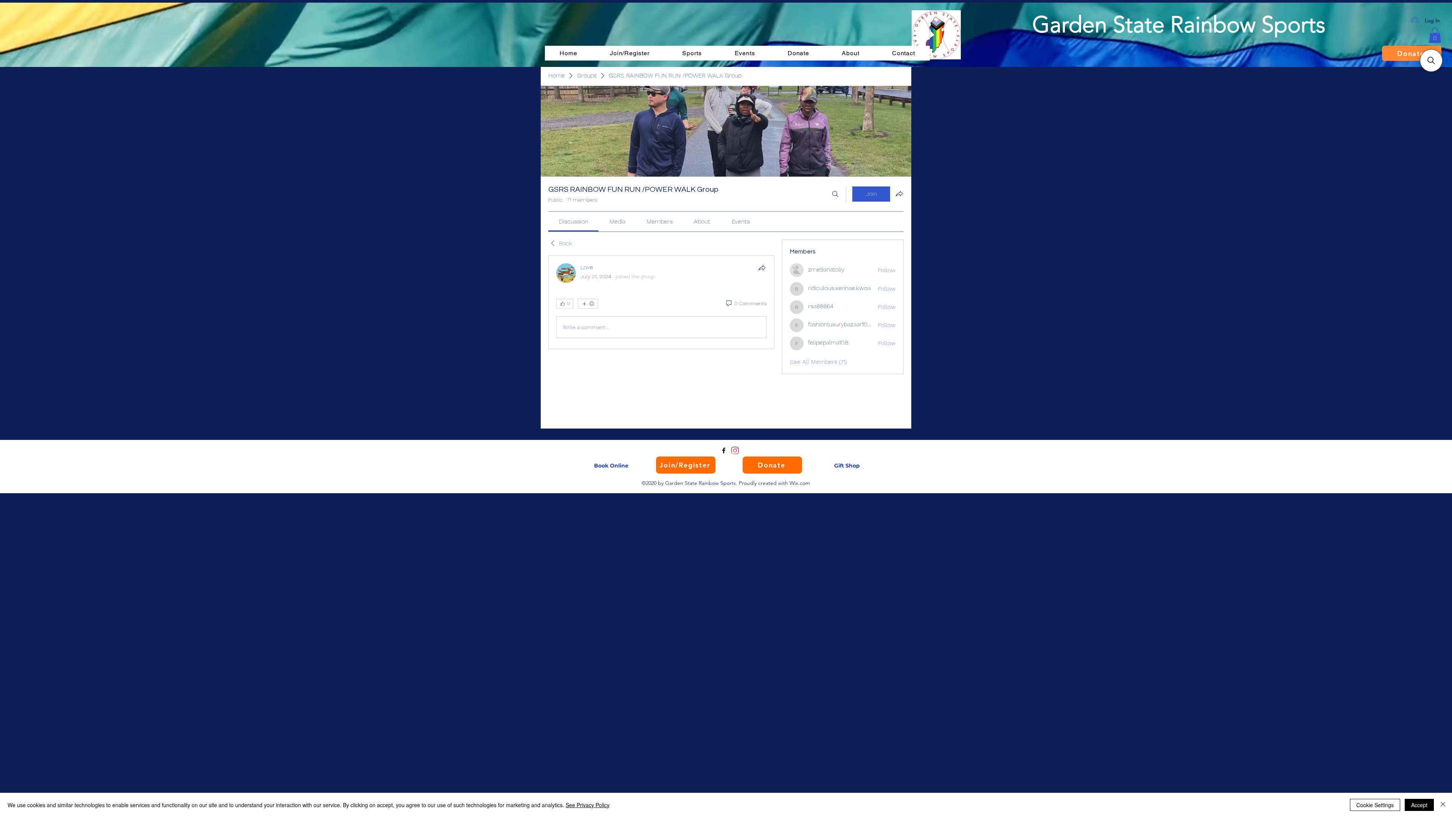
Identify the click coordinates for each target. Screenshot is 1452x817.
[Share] (761, 267)
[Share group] (899, 193)
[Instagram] (735, 450)
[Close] (1442, 805)
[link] (573, 221)
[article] (661, 302)
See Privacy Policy (588, 805)
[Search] (835, 194)
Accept (1419, 805)
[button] (1435, 35)
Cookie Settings (1375, 805)
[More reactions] (588, 304)
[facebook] (724, 450)
